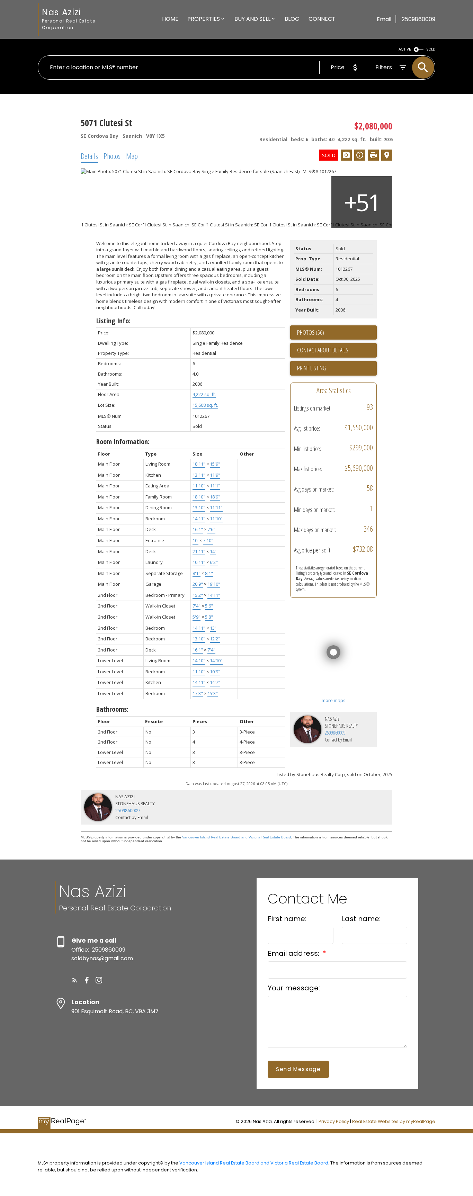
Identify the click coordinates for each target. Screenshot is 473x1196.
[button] (74, 980)
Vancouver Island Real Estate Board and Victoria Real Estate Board (236, 837)
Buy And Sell (252, 19)
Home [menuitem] (170, 19)
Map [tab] (132, 156)
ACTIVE (405, 49)
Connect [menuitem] (322, 19)
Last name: (361, 919)
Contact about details (322, 350)
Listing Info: (113, 320)
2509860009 (335, 732)
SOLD (430, 49)
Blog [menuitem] (292, 19)
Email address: (294, 953)
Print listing (311, 368)
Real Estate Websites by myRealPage (393, 1121)
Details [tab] (89, 156)
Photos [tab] (112, 156)
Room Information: (123, 441)
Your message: (294, 988)
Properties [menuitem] (203, 19)
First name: (287, 919)
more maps (334, 700)
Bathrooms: (112, 709)
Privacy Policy (334, 1121)
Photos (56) (310, 332)
